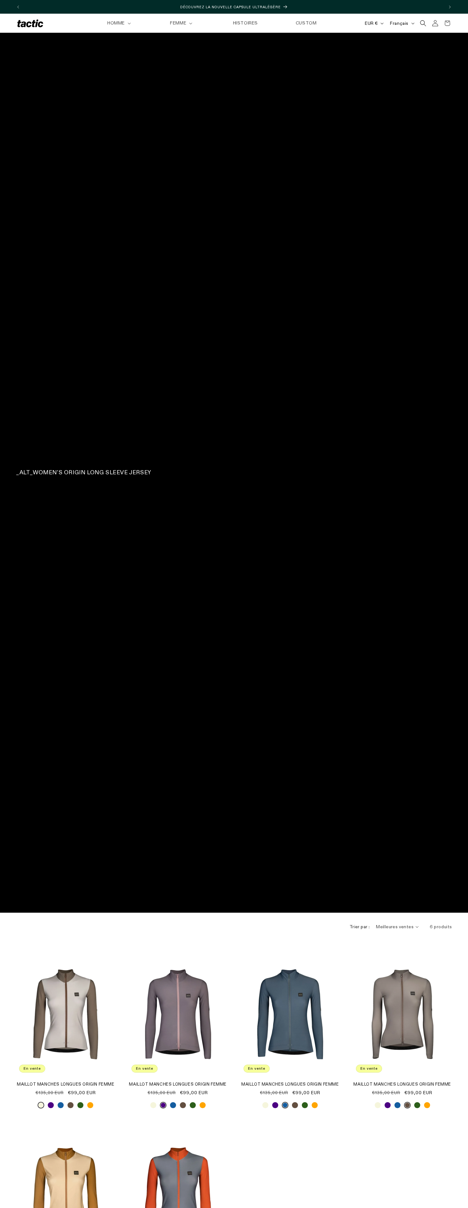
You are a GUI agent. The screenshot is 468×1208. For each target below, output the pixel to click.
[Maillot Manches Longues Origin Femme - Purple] (50, 1107)
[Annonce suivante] (450, 7)
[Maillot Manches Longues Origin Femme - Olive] (80, 1107)
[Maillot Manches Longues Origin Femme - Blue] (60, 1107)
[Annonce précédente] (18, 7)
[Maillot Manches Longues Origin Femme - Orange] (90, 1107)
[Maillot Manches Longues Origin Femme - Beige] (41, 1107)
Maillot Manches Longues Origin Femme (66, 1084)
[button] (118, 23)
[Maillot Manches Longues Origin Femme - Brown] (70, 1107)
